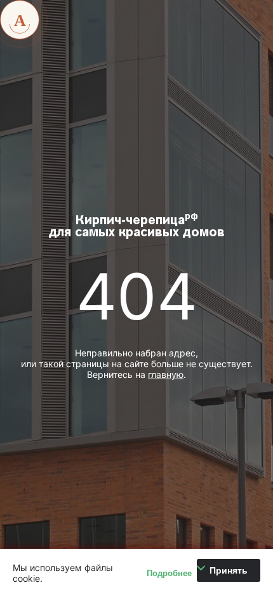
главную (165, 374)
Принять (229, 570)
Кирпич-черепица (137, 226)
